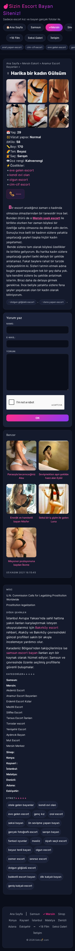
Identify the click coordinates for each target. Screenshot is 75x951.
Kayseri (11, 763)
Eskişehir (12, 790)
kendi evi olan (19, 175)
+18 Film (14, 37)
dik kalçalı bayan (50, 876)
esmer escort (16, 858)
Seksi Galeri (35, 37)
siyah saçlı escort (56, 840)
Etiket (16, 798)
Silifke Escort (14, 712)
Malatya (11, 774)
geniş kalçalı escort (20, 885)
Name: (10, 323)
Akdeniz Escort (15, 690)
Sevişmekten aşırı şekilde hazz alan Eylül (54, 476)
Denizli (10, 779)
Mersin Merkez (15, 745)
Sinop (10, 752)
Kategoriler (20, 674)
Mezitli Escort (14, 706)
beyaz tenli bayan (19, 849)
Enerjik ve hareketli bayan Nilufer (21, 519)
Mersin (55, 27)
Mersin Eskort (30, 63)
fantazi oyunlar (17, 840)
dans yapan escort (53, 302)
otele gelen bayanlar (21, 805)
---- (18, 194)
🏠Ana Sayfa (14, 27)
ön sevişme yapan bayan (43, 822)
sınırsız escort (38, 858)
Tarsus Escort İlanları (19, 718)
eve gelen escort (57, 47)
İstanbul (11, 768)
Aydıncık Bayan (15, 734)
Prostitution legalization (20, 605)
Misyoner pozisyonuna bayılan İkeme (21, 563)
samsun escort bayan (22, 653)
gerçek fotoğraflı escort (23, 831)
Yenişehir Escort (16, 729)
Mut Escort (13, 740)
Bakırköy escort (46, 627)
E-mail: (10, 337)
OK (38, 417)
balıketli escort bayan (21, 876)
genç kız (39, 813)
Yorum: (11, 351)
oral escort (56, 813)
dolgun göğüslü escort (22, 302)
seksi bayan (15, 822)
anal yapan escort (12, 47)
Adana (10, 785)
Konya (10, 757)
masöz (36, 840)
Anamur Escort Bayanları (21, 695)
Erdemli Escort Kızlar (19, 701)
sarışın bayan (50, 831)
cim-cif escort (34, 47)
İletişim (55, 37)
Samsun (36, 27)
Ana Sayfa (12, 63)
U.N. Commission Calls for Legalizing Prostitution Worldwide (36, 597)
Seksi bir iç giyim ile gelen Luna (54, 519)
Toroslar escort (15, 723)
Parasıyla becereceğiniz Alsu (21, 476)
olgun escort (18, 179)
